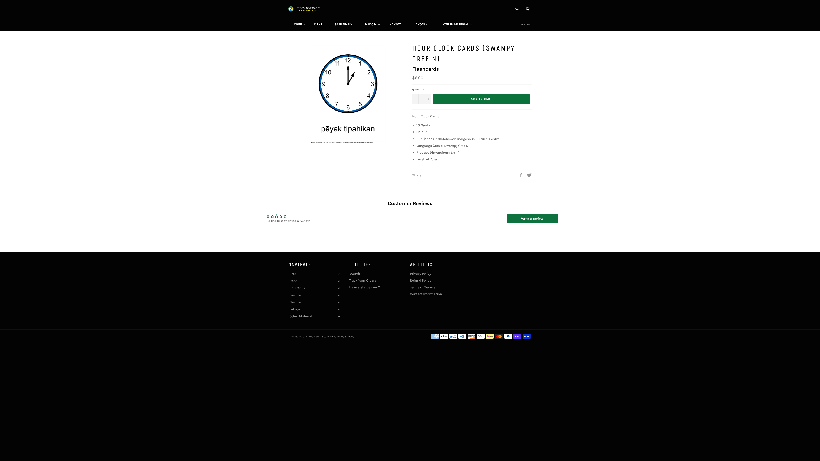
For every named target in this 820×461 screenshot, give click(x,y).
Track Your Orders (362, 280)
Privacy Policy (420, 273)
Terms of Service (422, 287)
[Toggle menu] (339, 273)
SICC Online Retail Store (313, 336)
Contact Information (426, 294)
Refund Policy (420, 280)
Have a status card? (364, 287)
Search (354, 273)
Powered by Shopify (342, 336)
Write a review (532, 219)
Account (526, 24)
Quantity (418, 89)
